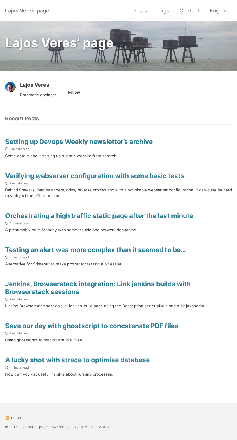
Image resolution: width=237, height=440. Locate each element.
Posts (140, 11)
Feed (15, 418)
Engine (218, 11)
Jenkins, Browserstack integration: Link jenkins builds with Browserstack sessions (98, 287)
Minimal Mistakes (98, 427)
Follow (74, 92)
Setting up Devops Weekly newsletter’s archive (79, 141)
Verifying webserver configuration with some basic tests (94, 176)
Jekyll (75, 427)
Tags (163, 11)
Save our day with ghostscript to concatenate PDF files (91, 326)
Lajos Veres (34, 85)
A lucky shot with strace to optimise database (77, 360)
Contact (189, 11)
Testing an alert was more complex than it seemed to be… (95, 250)
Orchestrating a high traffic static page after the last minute (99, 215)
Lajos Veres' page (27, 11)
